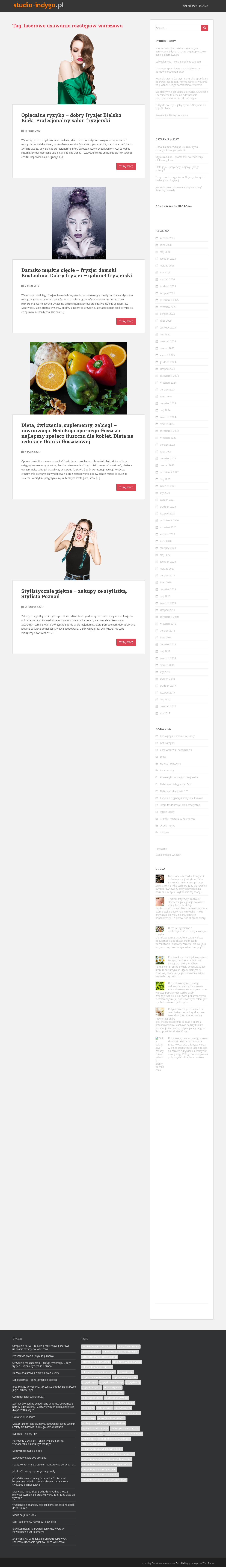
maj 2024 (165, 410)
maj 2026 (165, 251)
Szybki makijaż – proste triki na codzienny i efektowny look (180, 158)
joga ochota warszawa (93, 1392)
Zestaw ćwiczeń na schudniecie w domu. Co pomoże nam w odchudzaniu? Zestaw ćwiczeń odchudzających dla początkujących (43, 1407)
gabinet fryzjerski (91, 1351)
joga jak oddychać (91, 1387)
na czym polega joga (92, 1413)
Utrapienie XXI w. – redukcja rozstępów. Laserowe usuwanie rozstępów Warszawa (40, 1347)
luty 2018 (165, 672)
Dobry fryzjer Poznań (128, 1346)
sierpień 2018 (167, 630)
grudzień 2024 (168, 362)
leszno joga (88, 1407)
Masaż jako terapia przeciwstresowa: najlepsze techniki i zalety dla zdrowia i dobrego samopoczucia (44, 1425)
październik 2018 (169, 616)
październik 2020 (169, 520)
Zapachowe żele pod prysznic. (29, 1457)
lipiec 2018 (166, 637)
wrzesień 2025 (168, 307)
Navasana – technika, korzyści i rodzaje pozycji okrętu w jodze (186, 877)
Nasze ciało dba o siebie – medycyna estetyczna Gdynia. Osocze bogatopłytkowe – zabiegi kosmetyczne (182, 51)
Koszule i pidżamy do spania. (172, 115)
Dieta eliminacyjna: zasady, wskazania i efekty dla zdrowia (185, 984)
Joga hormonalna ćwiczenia (96, 1377)
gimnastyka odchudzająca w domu (120, 1351)
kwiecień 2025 (168, 341)
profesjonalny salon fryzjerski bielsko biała (103, 1423)
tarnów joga (88, 1438)
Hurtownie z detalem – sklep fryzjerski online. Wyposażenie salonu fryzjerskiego (38, 1442)
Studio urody (167, 811)
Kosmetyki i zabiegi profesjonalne (179, 777)
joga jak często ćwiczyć (111, 1382)
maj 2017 (165, 699)
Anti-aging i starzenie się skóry (177, 736)
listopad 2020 (167, 513)
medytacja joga (123, 1407)
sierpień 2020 (167, 534)
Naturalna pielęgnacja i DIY (175, 784)
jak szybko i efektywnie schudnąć (98, 1372)
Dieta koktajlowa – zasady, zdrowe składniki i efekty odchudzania (188, 1039)
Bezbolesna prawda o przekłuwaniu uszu (35, 1373)
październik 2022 (169, 472)
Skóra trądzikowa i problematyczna (180, 805)
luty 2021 (165, 492)
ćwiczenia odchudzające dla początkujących (104, 1479)
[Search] (204, 28)
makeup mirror (104, 1407)
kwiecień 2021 (168, 486)
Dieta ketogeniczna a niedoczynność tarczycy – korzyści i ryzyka (181, 931)
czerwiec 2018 (168, 644)
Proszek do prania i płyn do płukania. (33, 1356)
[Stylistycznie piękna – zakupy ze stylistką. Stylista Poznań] (78, 544)
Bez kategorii (167, 743)
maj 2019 (165, 596)
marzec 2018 (167, 665)
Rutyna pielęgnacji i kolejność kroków (181, 798)
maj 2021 (165, 479)
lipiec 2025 (166, 320)
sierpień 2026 (167, 238)
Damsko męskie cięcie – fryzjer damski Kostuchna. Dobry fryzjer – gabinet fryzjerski (76, 273)
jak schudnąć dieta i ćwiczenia (97, 1366)
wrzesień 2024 (168, 382)
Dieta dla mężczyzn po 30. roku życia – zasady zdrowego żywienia (178, 148)
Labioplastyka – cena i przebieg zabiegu (178, 61)
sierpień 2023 (167, 444)
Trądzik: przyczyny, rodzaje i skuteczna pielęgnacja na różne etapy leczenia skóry (186, 902)
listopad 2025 (167, 293)
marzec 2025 (167, 348)
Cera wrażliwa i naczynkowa (176, 749)
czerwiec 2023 (168, 458)
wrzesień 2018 (168, 623)
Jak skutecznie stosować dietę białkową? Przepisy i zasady (179, 188)
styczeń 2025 (167, 355)
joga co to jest (125, 1372)
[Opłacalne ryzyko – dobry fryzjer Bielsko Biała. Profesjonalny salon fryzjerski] (78, 68)
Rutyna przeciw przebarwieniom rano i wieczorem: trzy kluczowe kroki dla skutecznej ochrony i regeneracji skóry (180, 1013)
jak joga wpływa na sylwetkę (127, 1361)
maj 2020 (165, 554)
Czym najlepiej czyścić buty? (28, 1396)
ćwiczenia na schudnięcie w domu (99, 1469)
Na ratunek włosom (23, 1416)
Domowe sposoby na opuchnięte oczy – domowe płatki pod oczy (179, 70)
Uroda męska (167, 825)
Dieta (163, 756)
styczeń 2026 (167, 279)
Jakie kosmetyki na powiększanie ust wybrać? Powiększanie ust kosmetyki (38, 1530)
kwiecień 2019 (168, 603)
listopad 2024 (167, 369)
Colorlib (180, 1563)
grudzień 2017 (168, 685)
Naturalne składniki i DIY (174, 791)
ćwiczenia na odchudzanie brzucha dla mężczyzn (106, 1459)
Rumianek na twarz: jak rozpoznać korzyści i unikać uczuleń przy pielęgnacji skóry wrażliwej (187, 960)
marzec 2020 (167, 568)
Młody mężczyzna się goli (27, 1450)
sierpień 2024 (167, 389)
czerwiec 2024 (168, 403)
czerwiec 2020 (168, 548)
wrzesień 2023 (168, 437)
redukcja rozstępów (92, 1433)
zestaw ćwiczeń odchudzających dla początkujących (108, 1454)
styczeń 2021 (167, 499)
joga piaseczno (115, 1392)
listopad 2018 (167, 610)
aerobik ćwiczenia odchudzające (98, 1346)
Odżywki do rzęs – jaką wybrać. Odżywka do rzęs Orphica (181, 106)
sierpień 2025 (167, 313)
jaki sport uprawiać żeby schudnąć (99, 1356)
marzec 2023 (167, 465)
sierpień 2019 (167, 575)
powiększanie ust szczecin (111, 1418)
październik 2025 (169, 300)
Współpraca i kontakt (195, 6)
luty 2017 (165, 713)
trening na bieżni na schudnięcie (114, 1438)
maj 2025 (165, 334)
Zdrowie (164, 832)
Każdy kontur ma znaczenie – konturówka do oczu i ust (44, 1464)
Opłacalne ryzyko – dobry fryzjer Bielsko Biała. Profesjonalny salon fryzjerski (71, 118)
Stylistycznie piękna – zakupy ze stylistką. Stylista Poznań (74, 594)
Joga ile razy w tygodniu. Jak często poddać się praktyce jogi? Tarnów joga (44, 1388)
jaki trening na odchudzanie (96, 1361)
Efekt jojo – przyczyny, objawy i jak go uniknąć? (177, 168)
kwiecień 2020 (168, 561)
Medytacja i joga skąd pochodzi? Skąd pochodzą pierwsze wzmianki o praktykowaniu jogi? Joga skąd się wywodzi (43, 1495)
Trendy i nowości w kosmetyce (177, 818)
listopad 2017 (167, 692)
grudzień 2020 (168, 506)
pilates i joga (88, 1418)
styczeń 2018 (167, 678)
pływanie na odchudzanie (95, 1428)
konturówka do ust (124, 1402)
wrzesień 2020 (168, 527)
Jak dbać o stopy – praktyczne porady (33, 1471)
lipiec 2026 (166, 245)
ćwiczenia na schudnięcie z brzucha (100, 1474)
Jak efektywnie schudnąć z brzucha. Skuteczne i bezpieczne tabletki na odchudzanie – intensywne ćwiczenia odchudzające (182, 95)
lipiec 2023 (166, 451)
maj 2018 (165, 651)
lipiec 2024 (166, 396)
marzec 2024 (167, 424)
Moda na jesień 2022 (24, 1514)
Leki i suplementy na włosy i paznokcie (34, 1521)
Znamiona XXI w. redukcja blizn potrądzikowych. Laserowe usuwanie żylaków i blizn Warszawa (39, 1540)
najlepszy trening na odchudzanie (123, 1413)
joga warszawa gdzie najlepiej (97, 1402)
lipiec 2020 (166, 541)
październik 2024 (169, 375)
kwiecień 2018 (168, 658)
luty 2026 (165, 272)
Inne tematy (167, 770)
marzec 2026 (167, 265)
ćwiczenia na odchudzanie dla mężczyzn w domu (106, 1464)
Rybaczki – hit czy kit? (24, 1433)
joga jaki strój (133, 1382)
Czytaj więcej (126, 166)
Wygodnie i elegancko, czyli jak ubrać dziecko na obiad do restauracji (43, 1506)
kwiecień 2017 (168, 706)
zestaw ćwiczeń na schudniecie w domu (102, 1448)
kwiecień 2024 (168, 417)
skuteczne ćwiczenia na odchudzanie (124, 1433)
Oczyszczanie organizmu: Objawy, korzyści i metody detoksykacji (181, 178)
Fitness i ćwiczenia (170, 763)
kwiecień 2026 (168, 258)
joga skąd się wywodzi (116, 1397)
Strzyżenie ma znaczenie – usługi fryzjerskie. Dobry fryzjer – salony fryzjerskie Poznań (41, 1364)
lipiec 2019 (166, 582)
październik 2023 (169, 431)
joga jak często (89, 1382)
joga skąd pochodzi (92, 1397)
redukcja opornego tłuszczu (125, 1428)
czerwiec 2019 (168, 589)
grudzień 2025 (168, 286)
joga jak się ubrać (112, 1387)
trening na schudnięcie (93, 1443)
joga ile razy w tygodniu (124, 1377)
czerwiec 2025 (168, 327)
